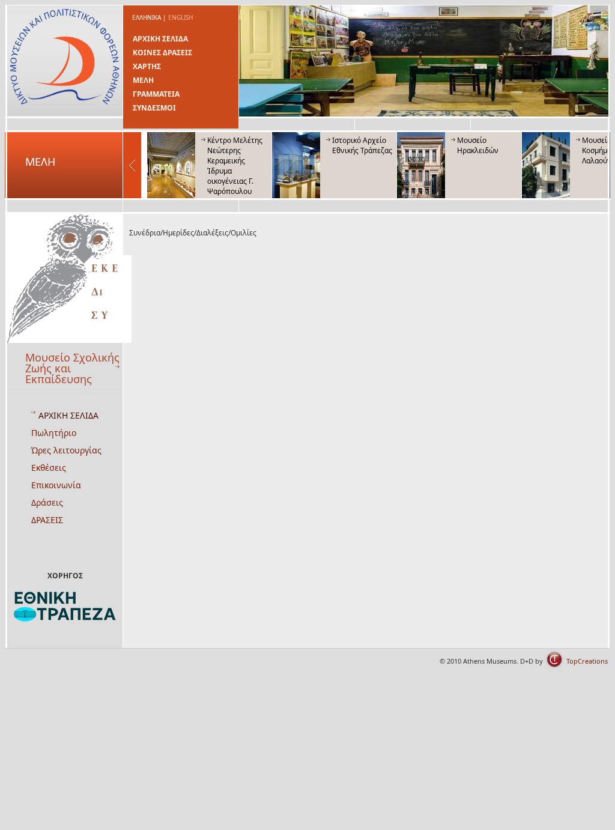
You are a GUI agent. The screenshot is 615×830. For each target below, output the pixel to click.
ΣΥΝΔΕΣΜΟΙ (154, 108)
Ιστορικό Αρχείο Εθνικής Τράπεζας (362, 145)
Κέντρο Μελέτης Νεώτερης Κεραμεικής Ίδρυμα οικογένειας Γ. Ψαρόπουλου (234, 165)
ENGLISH (180, 17)
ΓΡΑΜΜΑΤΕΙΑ (156, 94)
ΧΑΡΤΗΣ (147, 66)
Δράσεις (47, 502)
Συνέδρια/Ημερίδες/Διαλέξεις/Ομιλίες (192, 233)
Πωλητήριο (53, 432)
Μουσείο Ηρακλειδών (477, 145)
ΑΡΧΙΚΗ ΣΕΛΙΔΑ (160, 39)
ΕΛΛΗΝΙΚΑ (146, 17)
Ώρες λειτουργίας (66, 450)
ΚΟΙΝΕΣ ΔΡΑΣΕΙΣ (162, 52)
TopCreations (587, 660)
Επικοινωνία (56, 485)
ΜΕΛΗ (143, 80)
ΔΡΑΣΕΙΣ (47, 520)
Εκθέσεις (48, 467)
